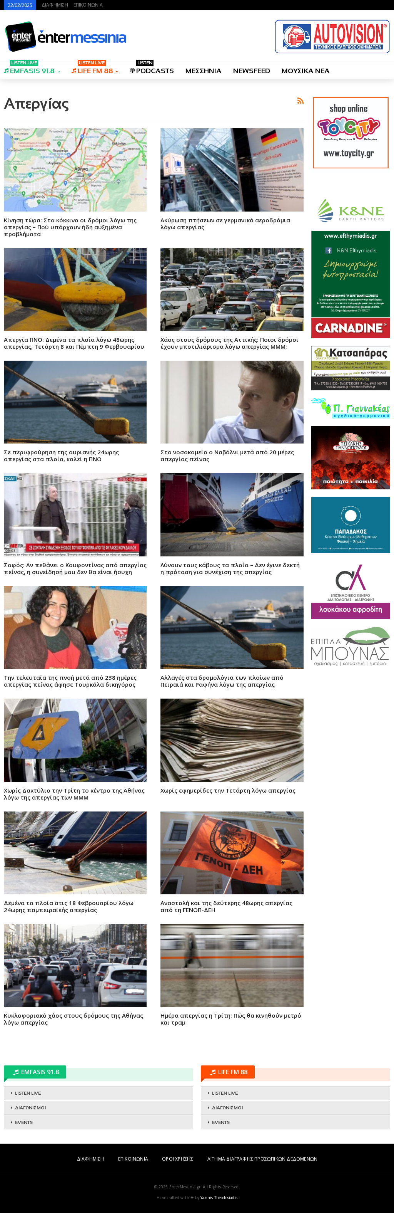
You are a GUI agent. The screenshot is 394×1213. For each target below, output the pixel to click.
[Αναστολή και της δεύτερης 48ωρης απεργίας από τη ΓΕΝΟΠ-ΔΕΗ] (231, 852)
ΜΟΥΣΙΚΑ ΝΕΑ (306, 71)
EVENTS (24, 1122)
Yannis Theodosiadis (218, 1197)
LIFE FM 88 (95, 68)
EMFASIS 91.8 (32, 68)
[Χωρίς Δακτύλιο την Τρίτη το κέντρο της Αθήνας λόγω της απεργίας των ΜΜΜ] (75, 740)
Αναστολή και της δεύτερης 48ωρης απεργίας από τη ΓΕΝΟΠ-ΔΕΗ (226, 906)
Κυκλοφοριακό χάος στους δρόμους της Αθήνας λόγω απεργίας (73, 1018)
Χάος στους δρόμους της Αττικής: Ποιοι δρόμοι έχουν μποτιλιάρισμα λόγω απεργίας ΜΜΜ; (229, 343)
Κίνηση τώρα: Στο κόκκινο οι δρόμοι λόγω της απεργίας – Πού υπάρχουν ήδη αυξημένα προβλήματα (70, 227)
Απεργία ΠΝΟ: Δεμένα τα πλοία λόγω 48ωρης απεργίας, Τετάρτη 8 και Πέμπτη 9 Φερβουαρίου (74, 343)
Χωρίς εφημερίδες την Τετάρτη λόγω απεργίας (228, 790)
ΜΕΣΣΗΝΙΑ (203, 71)
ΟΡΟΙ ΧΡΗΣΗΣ (177, 1159)
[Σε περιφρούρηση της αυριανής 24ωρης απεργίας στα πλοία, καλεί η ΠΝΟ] (75, 402)
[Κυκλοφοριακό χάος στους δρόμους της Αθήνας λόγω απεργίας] (75, 965)
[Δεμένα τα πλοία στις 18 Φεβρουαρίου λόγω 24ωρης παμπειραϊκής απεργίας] (75, 852)
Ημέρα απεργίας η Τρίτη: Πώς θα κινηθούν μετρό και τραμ (230, 1018)
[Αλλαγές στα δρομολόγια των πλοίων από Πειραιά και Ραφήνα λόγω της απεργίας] (231, 627)
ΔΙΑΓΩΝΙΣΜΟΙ (30, 1108)
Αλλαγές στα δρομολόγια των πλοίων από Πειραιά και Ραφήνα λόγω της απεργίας (222, 681)
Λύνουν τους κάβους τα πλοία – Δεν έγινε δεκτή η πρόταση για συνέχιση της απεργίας (230, 568)
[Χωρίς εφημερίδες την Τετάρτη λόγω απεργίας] (231, 740)
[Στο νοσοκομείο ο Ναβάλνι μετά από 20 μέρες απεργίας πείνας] (231, 402)
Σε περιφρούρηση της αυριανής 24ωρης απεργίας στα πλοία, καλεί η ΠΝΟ (61, 455)
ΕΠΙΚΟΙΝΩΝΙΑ (88, 5)
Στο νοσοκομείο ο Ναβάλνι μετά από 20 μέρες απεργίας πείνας (227, 455)
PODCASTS (155, 68)
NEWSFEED (251, 71)
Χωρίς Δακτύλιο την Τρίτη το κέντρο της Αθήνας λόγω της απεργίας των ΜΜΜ (74, 793)
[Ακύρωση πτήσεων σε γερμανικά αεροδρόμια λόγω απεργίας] (231, 169)
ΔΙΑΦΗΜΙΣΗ (55, 5)
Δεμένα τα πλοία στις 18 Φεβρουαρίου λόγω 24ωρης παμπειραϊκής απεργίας (69, 906)
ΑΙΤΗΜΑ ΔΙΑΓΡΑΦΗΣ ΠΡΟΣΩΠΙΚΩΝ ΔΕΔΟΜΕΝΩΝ (262, 1159)
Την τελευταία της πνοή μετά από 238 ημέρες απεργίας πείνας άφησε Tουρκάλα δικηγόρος (70, 681)
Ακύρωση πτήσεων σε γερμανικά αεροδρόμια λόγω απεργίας (225, 223)
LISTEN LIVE (28, 1093)
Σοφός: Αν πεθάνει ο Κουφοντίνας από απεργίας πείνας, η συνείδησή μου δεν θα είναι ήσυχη (75, 568)
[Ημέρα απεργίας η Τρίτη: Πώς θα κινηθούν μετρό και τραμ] (231, 965)
